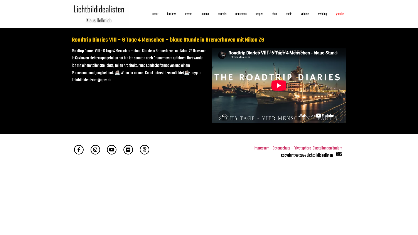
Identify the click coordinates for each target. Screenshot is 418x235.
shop (274, 14)
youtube (340, 14)
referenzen (241, 14)
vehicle (305, 14)
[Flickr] (128, 149)
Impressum (261, 148)
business (171, 14)
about (155, 14)
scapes (259, 14)
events (188, 14)
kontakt (205, 14)
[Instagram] (95, 149)
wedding (322, 14)
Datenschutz (281, 148)
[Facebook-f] (79, 149)
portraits (222, 14)
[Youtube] (111, 149)
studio (289, 14)
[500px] (144, 149)
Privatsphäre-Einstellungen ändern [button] (317, 148)
